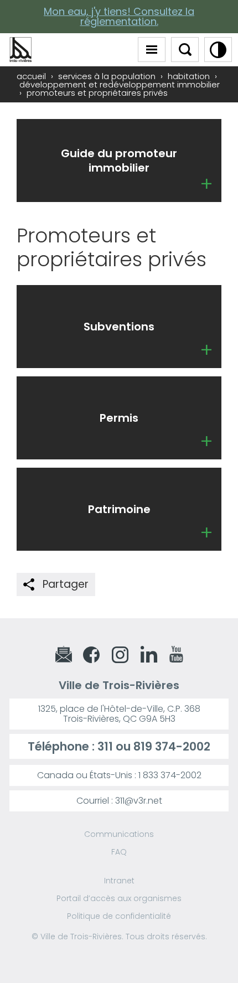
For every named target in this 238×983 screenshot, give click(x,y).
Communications (119, 834)
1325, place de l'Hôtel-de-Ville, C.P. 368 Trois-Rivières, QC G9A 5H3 (119, 713)
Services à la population (107, 76)
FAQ (119, 851)
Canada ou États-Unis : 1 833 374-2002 (119, 775)
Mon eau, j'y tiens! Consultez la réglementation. (119, 16)
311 (105, 746)
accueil (31, 76)
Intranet (119, 880)
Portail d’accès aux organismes (119, 898)
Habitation (189, 76)
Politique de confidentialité (119, 916)
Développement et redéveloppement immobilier (119, 84)
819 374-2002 (171, 746)
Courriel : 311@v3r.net (119, 800)
